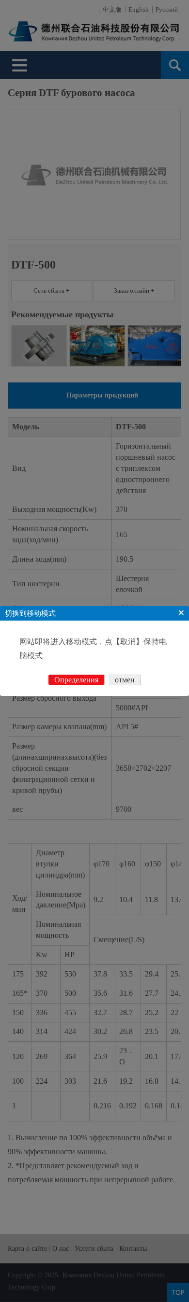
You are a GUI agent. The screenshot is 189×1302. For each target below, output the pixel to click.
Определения (76, 680)
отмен (125, 680)
